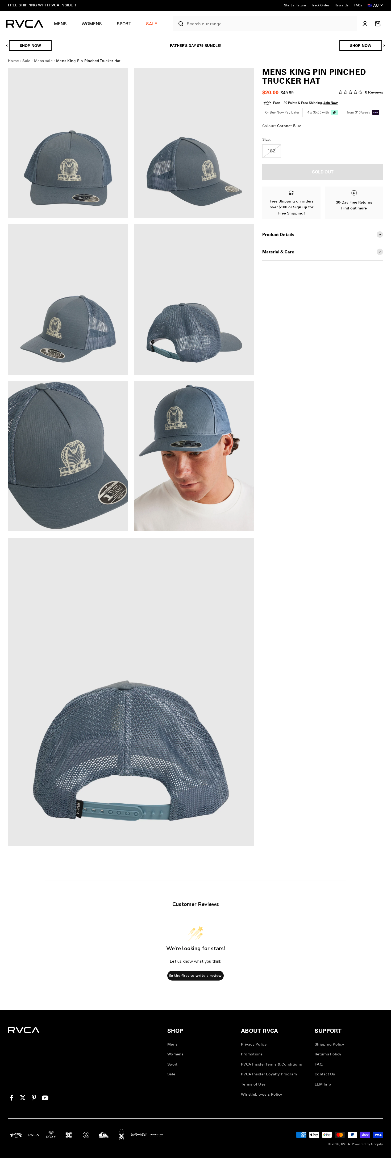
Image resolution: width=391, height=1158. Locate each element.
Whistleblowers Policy (261, 1094)
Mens (60, 23)
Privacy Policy (254, 1044)
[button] (62, 24)
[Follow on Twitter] (22, 1097)
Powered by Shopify (367, 1144)
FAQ (319, 1064)
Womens (92, 23)
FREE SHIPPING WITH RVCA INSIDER (42, 5)
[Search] (178, 24)
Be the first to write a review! (195, 975)
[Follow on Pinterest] (34, 1097)
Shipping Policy (329, 1044)
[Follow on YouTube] (45, 1097)
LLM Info (323, 1084)
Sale (171, 1074)
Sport (124, 23)
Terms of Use (253, 1084)
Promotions (252, 1054)
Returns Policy (328, 1054)
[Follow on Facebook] (11, 1097)
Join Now (330, 103)
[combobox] (270, 24)
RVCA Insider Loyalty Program (269, 1074)
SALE (151, 23)
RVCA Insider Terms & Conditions (271, 1064)
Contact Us (325, 1074)
